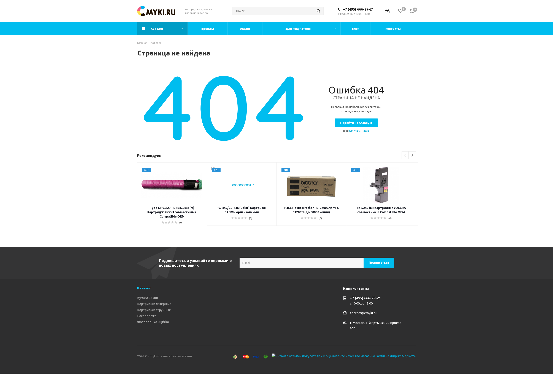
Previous (405, 155)
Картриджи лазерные (154, 304)
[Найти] (318, 11)
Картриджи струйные (154, 310)
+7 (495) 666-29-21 (358, 9)
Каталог (144, 288)
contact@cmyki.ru (363, 313)
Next (412, 155)
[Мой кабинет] (387, 11)
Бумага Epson (147, 298)
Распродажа (146, 316)
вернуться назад (358, 130)
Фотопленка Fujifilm (153, 322)
